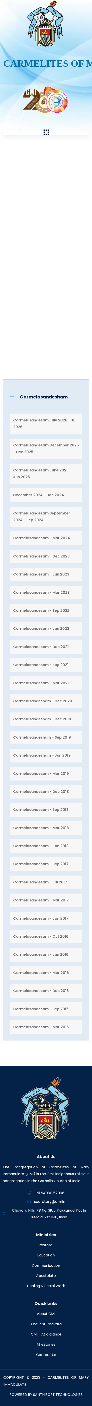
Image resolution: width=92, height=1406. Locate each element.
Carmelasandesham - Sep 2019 (42, 737)
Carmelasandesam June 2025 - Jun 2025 (42, 474)
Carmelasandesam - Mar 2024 (41, 538)
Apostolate (46, 1275)
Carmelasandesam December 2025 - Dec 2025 (46, 449)
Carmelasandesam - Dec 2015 (41, 990)
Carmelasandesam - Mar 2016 (41, 972)
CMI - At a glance (46, 1334)
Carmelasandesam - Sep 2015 (41, 1009)
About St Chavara (46, 1324)
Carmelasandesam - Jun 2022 (41, 628)
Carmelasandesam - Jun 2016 (40, 954)
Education (46, 1255)
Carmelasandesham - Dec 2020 (42, 701)
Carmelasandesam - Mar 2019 (41, 773)
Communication (46, 1265)
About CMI (46, 1313)
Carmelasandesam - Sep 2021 (41, 664)
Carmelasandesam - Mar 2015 (41, 1027)
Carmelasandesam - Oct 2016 (40, 936)
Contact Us (46, 1354)
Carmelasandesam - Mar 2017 (41, 900)
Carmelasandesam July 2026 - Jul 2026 (44, 424)
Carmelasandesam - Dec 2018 (41, 791)
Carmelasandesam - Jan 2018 (41, 846)
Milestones (46, 1344)
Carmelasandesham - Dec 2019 (42, 719)
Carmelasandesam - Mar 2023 (41, 592)
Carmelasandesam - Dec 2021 (41, 646)
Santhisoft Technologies (58, 1394)
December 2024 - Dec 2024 (38, 495)
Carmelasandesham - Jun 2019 (42, 755)
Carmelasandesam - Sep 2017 (41, 864)
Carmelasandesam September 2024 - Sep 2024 (41, 517)
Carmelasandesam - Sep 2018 (41, 809)
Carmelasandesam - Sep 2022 (41, 610)
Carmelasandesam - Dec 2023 (41, 556)
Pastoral (46, 1245)
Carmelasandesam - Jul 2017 (40, 882)
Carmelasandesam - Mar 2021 (41, 683)
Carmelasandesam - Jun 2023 (41, 574)
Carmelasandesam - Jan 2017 (41, 918)
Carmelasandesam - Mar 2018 (41, 827)
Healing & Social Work (46, 1285)
